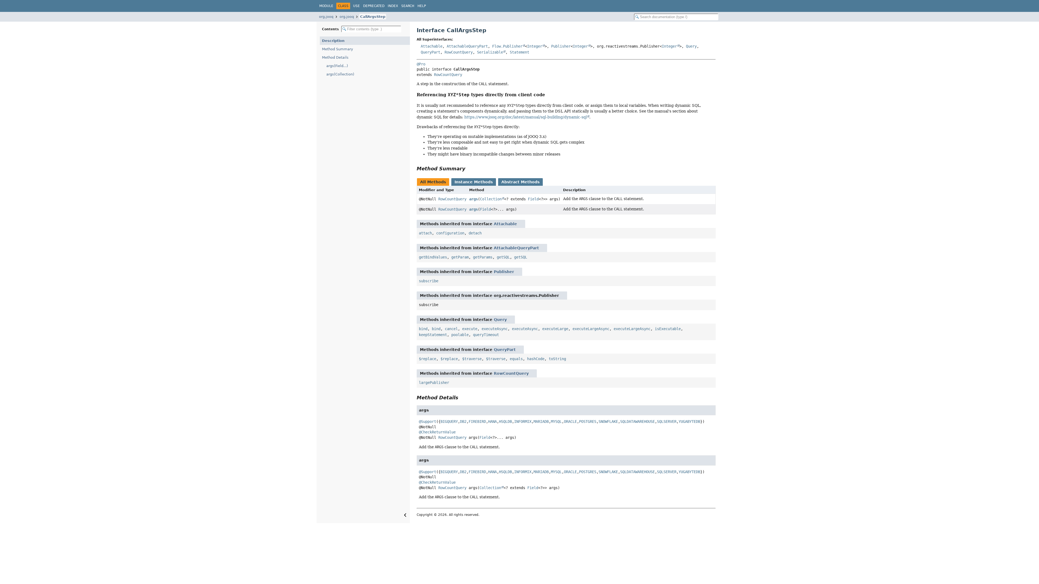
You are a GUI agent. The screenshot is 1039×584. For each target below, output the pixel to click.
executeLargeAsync (591, 329)
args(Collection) (340, 74)
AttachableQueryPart (467, 46)
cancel (451, 329)
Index (393, 6)
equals (516, 359)
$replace (427, 359)
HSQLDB (505, 421)
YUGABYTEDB (689, 421)
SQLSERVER (666, 421)
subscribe (428, 281)
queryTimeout (486, 335)
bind (423, 329)
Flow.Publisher (507, 46)
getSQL (503, 257)
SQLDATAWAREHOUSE (637, 421)
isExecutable (668, 329)
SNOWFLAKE (608, 421)
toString (557, 359)
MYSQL (556, 421)
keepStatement (433, 335)
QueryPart (430, 52)
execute (469, 329)
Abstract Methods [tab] (520, 182)
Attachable (431, 46)
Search (407, 6)
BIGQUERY (449, 421)
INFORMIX (522, 421)
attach (425, 233)
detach (475, 233)
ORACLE (570, 421)
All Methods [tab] (433, 182)
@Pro (421, 64)
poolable (460, 335)
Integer (534, 46)
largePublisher (434, 382)
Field (533, 199)
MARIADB (541, 421)
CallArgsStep (372, 17)
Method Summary (337, 49)
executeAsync (495, 329)
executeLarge (555, 329)
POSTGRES (587, 421)
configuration (450, 233)
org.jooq (326, 17)
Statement (519, 52)
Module (326, 6)
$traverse (472, 359)
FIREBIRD (477, 421)
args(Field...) (337, 66)
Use (356, 6)
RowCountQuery (459, 52)
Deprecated (373, 6)
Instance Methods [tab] (474, 182)
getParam (460, 257)
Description (333, 41)
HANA (492, 421)
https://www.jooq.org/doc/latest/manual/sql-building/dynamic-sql (525, 117)
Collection (491, 199)
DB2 (463, 421)
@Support (427, 421)
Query (691, 46)
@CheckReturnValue (437, 432)
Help (421, 6)
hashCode (535, 359)
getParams (482, 257)
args (473, 199)
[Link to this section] (549, 94)
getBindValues (433, 257)
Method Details (335, 57)
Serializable (490, 52)
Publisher (561, 46)
